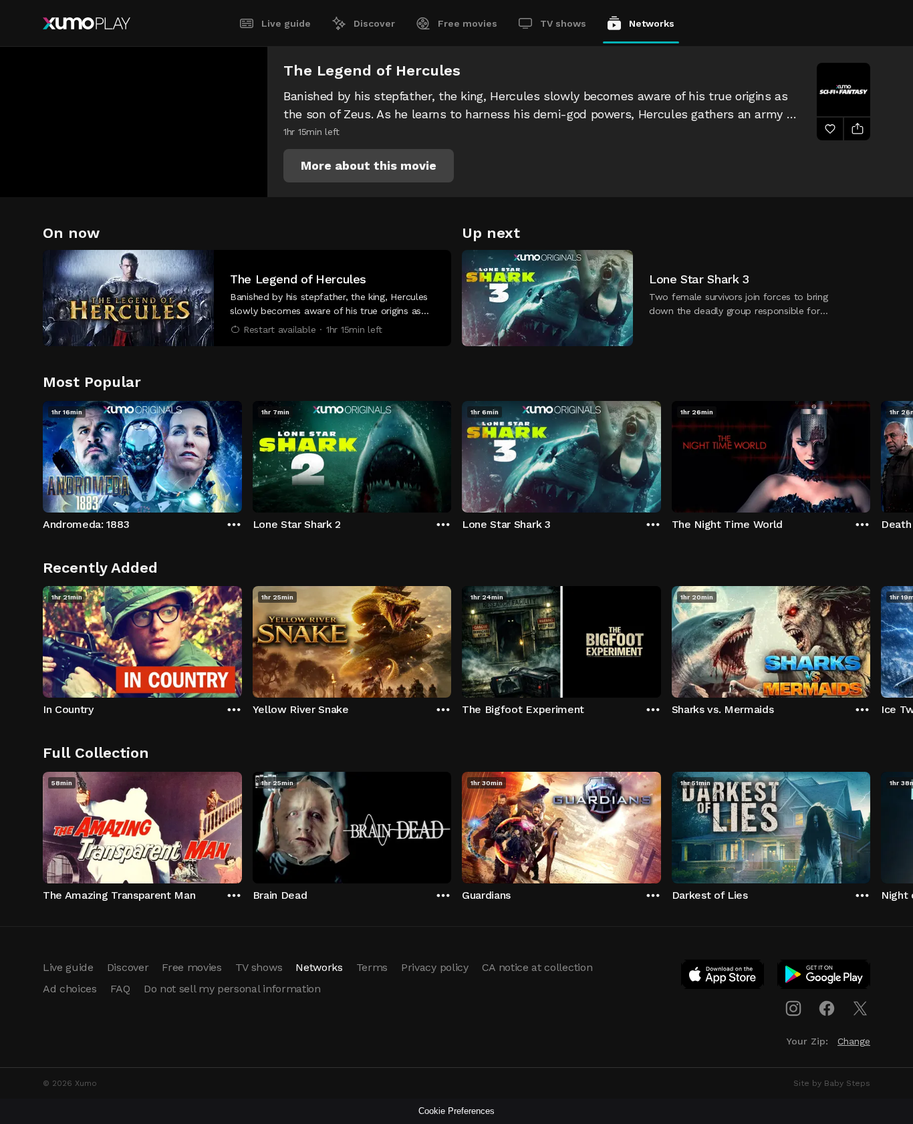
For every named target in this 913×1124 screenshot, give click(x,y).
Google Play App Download (824, 977)
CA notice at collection (537, 967)
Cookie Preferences (456, 1111)
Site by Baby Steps (831, 1083)
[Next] (870, 454)
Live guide (286, 23)
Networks (651, 23)
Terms (372, 967)
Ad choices (70, 988)
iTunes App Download (723, 977)
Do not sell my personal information (232, 988)
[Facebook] (827, 1008)
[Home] (86, 23)
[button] (368, 165)
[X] (860, 1008)
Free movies (467, 23)
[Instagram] (793, 1008)
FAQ (120, 988)
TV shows (563, 23)
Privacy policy (435, 967)
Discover (374, 23)
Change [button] (853, 1041)
